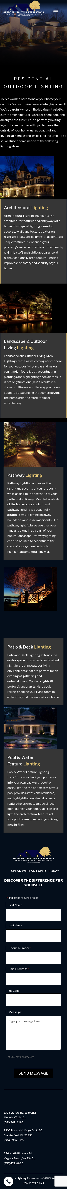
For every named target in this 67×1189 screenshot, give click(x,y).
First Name (15, 905)
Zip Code (14, 990)
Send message (33, 1073)
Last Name (15, 925)
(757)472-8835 (13, 1163)
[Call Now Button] (8, 1181)
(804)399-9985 (14, 1140)
